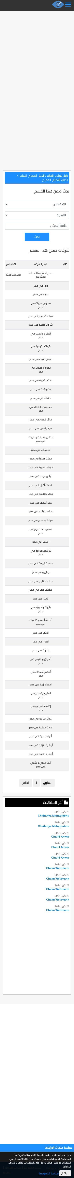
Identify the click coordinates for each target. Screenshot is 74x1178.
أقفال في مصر (41, 641)
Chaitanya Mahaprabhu (53, 816)
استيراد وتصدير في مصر (41, 695)
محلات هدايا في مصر (40, 458)
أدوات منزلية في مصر (40, 719)
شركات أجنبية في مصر (41, 325)
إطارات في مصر (40, 650)
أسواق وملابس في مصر (40, 661)
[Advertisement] (37, 49)
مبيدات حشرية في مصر (40, 467)
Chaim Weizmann (57, 868)
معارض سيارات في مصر (41, 305)
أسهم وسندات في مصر (41, 674)
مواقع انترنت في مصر (40, 359)
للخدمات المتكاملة (11, 275)
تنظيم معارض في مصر (40, 581)
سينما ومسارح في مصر (40, 520)
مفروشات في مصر (40, 389)
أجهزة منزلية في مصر (41, 745)
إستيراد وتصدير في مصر (41, 335)
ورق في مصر (41, 286)
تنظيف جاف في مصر (40, 590)
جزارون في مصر (40, 572)
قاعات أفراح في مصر (41, 485)
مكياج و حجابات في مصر (41, 370)
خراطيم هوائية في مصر (41, 553)
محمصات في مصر (41, 450)
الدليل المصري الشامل (32, 176)
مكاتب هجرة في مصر (40, 380)
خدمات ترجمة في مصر (41, 563)
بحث (37, 237)
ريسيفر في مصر (40, 542)
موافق (65, 1173)
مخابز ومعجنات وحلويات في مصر (40, 439)
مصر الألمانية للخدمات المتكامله (40, 275)
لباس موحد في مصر (41, 476)
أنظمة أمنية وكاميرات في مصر (40, 622)
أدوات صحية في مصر (41, 736)
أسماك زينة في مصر (41, 684)
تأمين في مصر (41, 598)
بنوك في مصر (40, 294)
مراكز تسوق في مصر (40, 419)
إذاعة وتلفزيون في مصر (41, 708)
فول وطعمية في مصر (41, 494)
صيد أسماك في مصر (41, 503)
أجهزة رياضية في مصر (41, 754)
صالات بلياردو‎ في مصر (40, 511)
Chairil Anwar (60, 837)
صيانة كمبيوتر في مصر (41, 316)
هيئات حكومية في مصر (41, 348)
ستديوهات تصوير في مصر (40, 531)
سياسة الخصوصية (48, 1173)
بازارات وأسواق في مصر (41, 609)
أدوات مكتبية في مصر (40, 727)
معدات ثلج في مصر (40, 398)
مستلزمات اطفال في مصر (40, 409)
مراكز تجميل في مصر (40, 428)
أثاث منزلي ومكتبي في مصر (40, 765)
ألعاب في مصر (41, 633)
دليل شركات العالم (57, 176)
